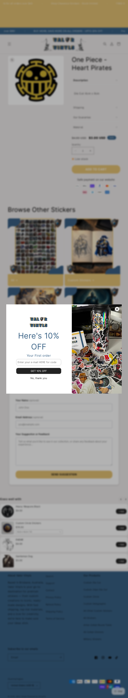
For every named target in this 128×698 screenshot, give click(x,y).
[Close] (117, 309)
